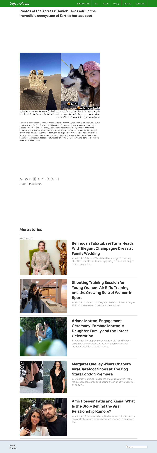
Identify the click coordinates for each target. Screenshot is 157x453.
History (116, 3)
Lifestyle (127, 3)
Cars (96, 3)
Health (105, 3)
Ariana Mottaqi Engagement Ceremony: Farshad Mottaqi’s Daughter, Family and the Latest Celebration (100, 328)
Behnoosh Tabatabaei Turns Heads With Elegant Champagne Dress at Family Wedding (103, 248)
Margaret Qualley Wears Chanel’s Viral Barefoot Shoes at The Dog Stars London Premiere (101, 369)
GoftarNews (19, 3)
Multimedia (140, 3)
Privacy (13, 448)
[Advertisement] (60, 36)
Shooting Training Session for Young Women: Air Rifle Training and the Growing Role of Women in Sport (102, 290)
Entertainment (83, 3)
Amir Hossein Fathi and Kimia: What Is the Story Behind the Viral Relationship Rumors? (103, 406)
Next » (54, 179)
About (12, 445)
